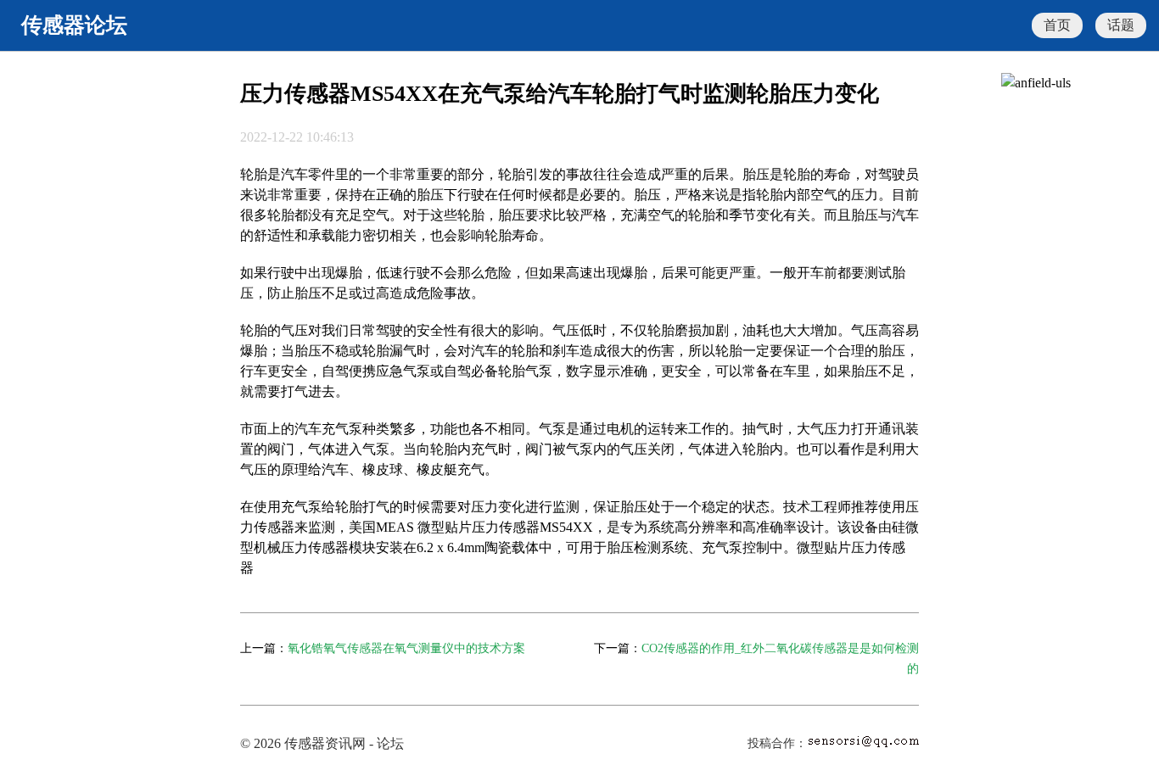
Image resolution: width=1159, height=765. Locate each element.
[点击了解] (1036, 82)
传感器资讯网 (325, 743)
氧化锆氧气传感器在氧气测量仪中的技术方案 (406, 648)
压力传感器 (506, 527)
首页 (1057, 25)
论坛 (390, 743)
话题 (1120, 25)
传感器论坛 (74, 25)
